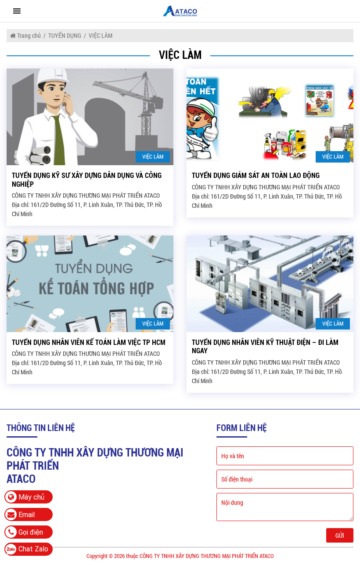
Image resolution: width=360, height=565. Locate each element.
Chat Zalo (33, 549)
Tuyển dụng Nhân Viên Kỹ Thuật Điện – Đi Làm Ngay (265, 346)
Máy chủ (30, 497)
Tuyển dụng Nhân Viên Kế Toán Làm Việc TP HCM (89, 342)
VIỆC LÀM (152, 156)
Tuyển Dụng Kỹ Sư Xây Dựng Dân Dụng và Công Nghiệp (87, 179)
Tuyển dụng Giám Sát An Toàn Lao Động (256, 175)
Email (26, 515)
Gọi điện (30, 532)
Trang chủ (28, 36)
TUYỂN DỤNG (64, 36)
